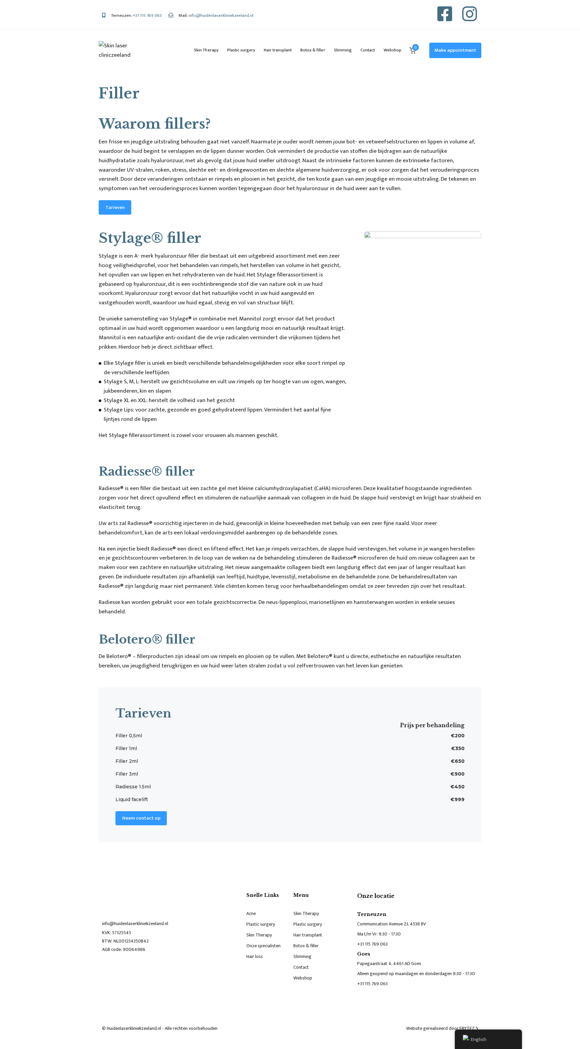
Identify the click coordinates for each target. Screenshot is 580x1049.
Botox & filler (312, 50)
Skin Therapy (206, 50)
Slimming (343, 50)
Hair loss (254, 956)
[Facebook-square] (444, 13)
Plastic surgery (241, 50)
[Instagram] (469, 13)
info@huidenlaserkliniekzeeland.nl (135, 923)
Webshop (392, 50)
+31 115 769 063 (372, 944)
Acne (251, 913)
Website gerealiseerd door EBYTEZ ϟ (442, 1028)
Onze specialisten (263, 945)
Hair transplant (278, 50)
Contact (367, 50)
